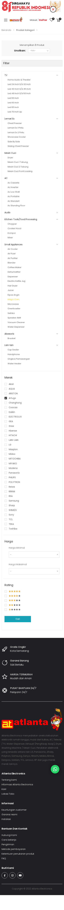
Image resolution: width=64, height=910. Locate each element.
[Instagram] (12, 875)
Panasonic (14, 472)
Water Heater (14, 363)
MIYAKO (13, 463)
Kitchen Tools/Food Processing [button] (21, 219)
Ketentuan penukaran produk (18, 853)
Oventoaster (14, 308)
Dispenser (13, 276)
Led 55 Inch (13, 98)
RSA (11, 496)
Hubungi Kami (9, 835)
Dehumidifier (14, 271)
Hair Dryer (13, 285)
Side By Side (14, 141)
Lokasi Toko (8, 793)
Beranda (6, 30)
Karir (4, 789)
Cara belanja (9, 839)
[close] (53, 9)
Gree (11, 426)
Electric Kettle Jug (16, 281)
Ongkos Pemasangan (19, 358)
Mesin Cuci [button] (10, 153)
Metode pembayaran (14, 849)
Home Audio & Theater (19, 79)
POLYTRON (14, 482)
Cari (18, 618)
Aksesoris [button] (9, 333)
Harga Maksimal (18, 564)
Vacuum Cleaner (16, 322)
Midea (12, 454)
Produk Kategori (25, 30)
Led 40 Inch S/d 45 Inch (19, 88)
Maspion (13, 449)
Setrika (11, 313)
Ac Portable (13, 196)
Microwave (13, 304)
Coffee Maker (14, 267)
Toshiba (13, 528)
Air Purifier (13, 258)
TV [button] (6, 75)
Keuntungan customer (14, 809)
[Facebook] (5, 875)
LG (10, 444)
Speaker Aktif (14, 317)
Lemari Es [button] (9, 118)
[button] (58, 20)
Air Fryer (12, 253)
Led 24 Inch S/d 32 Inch (19, 84)
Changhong (15, 402)
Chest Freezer (15, 123)
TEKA (11, 524)
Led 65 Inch (13, 107)
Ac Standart (13, 201)
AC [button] (6, 178)
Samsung (14, 500)
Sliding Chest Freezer (18, 146)
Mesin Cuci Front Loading (20, 171)
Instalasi (6, 819)
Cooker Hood (14, 228)
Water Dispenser (16, 326)
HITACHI (13, 435)
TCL (11, 519)
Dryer (10, 157)
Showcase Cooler (17, 136)
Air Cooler (13, 249)
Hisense (13, 430)
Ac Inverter (13, 187)
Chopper (12, 223)
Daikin (12, 412)
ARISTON (13, 393)
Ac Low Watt (14, 191)
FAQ (4, 858)
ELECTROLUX (15, 416)
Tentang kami (9, 779)
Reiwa (12, 486)
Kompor (12, 233)
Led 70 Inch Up (15, 111)
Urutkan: (20, 50)
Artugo (12, 398)
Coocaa (13, 407)
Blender (12, 262)
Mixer (10, 237)
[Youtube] (20, 875)
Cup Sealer (13, 349)
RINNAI (12, 491)
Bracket (11, 338)
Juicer (11, 290)
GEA (11, 421)
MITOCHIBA (15, 458)
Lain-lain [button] (9, 345)
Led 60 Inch (13, 102)
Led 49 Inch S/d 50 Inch (19, 93)
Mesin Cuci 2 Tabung (18, 166)
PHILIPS (12, 477)
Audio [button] (7, 212)
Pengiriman (8, 844)
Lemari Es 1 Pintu (15, 127)
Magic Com (13, 299)
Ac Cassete (13, 182)
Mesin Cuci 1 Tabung (18, 162)
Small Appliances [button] (14, 244)
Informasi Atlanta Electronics (17, 784)
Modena (13, 468)
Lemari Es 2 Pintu (16, 132)
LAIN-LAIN (13, 440)
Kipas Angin (13, 294)
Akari (11, 384)
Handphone (14, 354)
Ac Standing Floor (16, 205)
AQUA (12, 388)
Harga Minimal (17, 547)
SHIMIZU (13, 510)
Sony (11, 514)
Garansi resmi (9, 814)
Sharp (12, 505)
